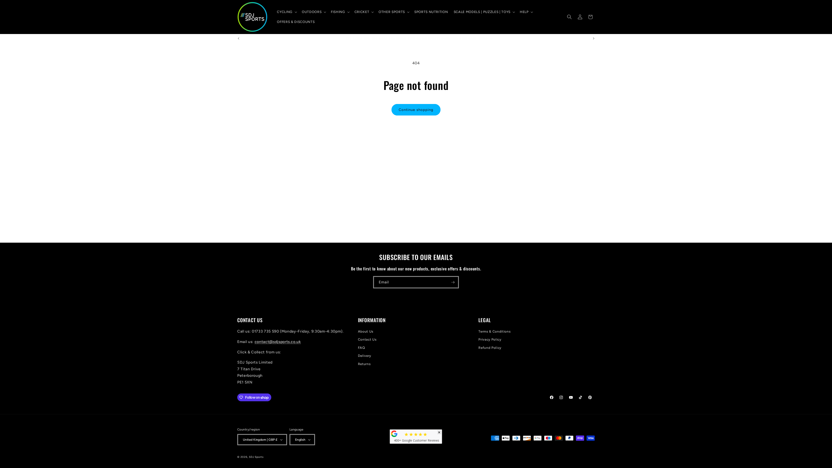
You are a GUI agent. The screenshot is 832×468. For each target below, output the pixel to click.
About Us (365, 331)
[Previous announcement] (238, 38)
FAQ (361, 348)
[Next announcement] (593, 38)
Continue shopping (416, 109)
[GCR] (394, 434)
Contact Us (367, 339)
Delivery (364, 356)
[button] (286, 12)
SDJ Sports (256, 456)
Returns (364, 364)
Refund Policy (489, 348)
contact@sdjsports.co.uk (278, 341)
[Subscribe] (453, 282)
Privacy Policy (489, 339)
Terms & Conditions (494, 331)
